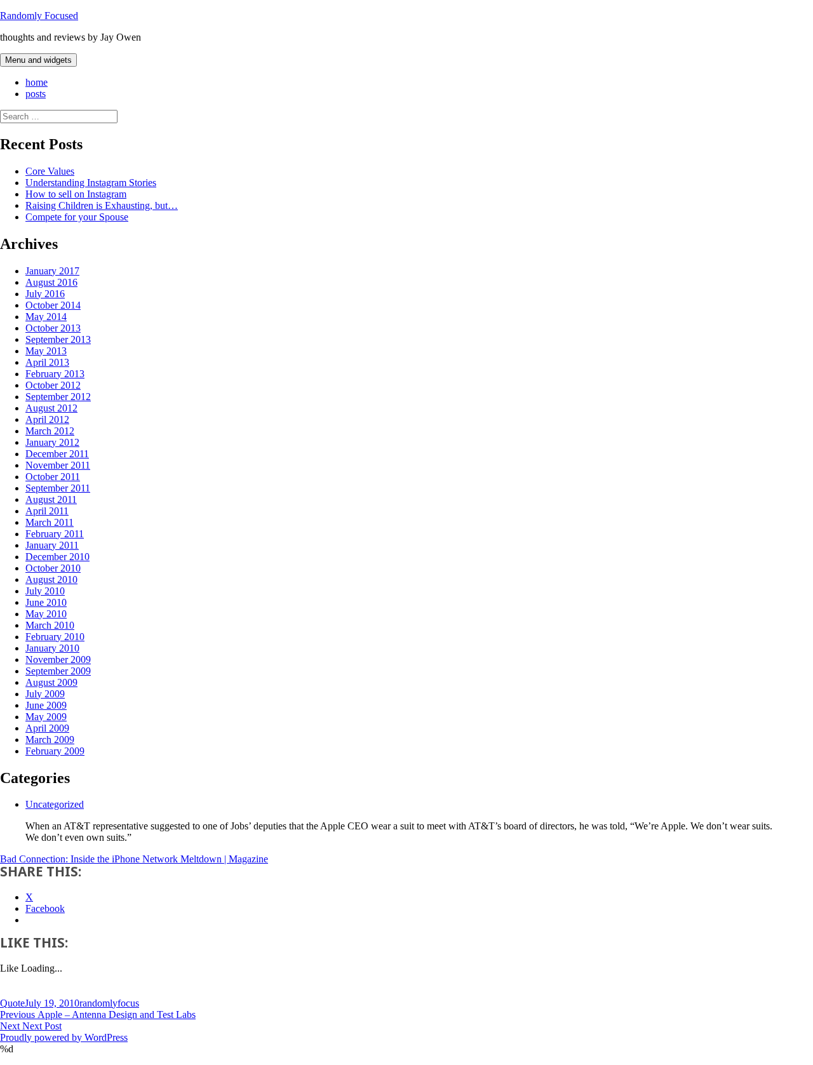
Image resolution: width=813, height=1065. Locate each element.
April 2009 (47, 728)
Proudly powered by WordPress (64, 1037)
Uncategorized (54, 804)
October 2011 (52, 476)
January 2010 (52, 648)
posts (35, 93)
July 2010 (45, 591)
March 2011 (49, 522)
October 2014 (53, 305)
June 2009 (46, 705)
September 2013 (58, 339)
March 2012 (49, 430)
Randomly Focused (39, 15)
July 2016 (45, 293)
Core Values (49, 171)
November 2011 (57, 465)
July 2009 (45, 693)
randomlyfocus (109, 1003)
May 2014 (46, 316)
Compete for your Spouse (76, 216)
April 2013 (47, 362)
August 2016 (51, 282)
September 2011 (57, 488)
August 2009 (51, 682)
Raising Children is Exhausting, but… (101, 205)
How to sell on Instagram (75, 194)
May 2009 (46, 716)
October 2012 (53, 385)
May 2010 (46, 613)
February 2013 (54, 373)
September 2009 (58, 671)
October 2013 (53, 328)
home (36, 82)
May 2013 (46, 350)
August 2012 (51, 408)
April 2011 (47, 511)
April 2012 (47, 419)
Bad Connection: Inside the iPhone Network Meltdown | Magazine (134, 859)
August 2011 (51, 499)
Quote (12, 1003)
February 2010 (54, 636)
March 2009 (49, 739)
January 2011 (52, 545)
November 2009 (58, 659)
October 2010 (53, 568)
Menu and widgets (38, 60)
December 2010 (57, 556)
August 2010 (51, 579)
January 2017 (52, 270)
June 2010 (46, 602)
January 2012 (52, 442)
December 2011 (57, 453)
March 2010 (49, 625)
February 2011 (54, 533)
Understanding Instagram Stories (90, 182)
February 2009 (54, 751)
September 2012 (58, 396)
